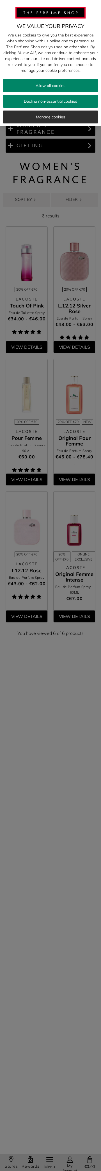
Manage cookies (50, 117)
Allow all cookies (50, 85)
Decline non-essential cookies (50, 101)
